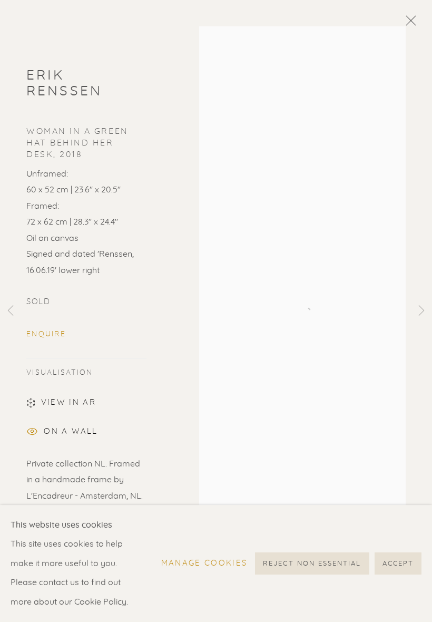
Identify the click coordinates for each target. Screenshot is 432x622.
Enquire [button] (46, 334)
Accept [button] (398, 563)
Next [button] (421, 311)
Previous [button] (10, 311)
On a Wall (70, 431)
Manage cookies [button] (204, 563)
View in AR (68, 402)
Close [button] (408, 24)
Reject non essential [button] (312, 563)
